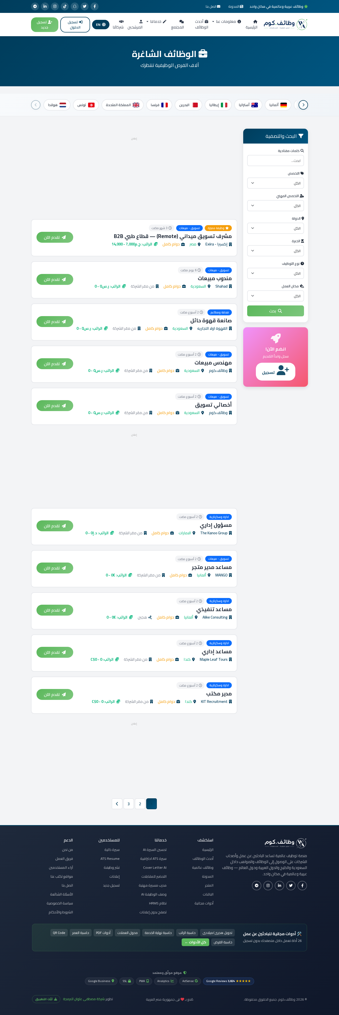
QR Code (59, 932)
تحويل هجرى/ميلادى (217, 932)
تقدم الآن (52, 237)
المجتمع (177, 27)
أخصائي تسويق (213, 405)
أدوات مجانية (204, 903)
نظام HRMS (158, 903)
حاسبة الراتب (187, 932)
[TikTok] (65, 6)
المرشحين (135, 27)
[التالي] (35, 105)
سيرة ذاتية (112, 849)
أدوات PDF (103, 932)
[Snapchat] (75, 6)
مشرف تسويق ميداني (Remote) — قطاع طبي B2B (173, 236)
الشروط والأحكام (61, 912)
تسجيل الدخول (74, 25)
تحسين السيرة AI (155, 849)
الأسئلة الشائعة (61, 894)
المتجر (209, 885)
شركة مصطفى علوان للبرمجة (84, 999)
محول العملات (127, 932)
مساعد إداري (217, 651)
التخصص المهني (287, 195)
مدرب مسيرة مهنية (153, 885)
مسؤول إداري (216, 525)
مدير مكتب (219, 693)
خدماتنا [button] (155, 21)
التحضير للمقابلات (154, 876)
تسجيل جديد (42, 25)
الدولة (296, 218)
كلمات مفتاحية (289, 150)
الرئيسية (251, 27)
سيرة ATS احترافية (153, 858)
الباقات (208, 894)
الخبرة (296, 241)
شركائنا (118, 27)
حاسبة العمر (80, 932)
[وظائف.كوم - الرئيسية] (285, 24)
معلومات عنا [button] (225, 21)
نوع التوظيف (291, 263)
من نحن (67, 849)
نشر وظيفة (112, 867)
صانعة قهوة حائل (211, 320)
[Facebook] (95, 6)
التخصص (294, 173)
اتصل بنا (67, 885)
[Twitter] (85, 6)
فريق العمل (64, 858)
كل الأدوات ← (195, 942)
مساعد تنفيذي (214, 609)
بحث (272, 311)
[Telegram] (35, 6)
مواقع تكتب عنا (61, 876)
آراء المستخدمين (61, 867)
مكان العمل (290, 286)
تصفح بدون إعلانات (153, 912)
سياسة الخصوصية (60, 903)
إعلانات (114, 876)
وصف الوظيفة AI (154, 894)
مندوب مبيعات (215, 278)
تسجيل (268, 372)
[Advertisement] (134, 176)
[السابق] (303, 105)
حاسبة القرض (223, 942)
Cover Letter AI (155, 867)
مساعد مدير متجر (212, 567)
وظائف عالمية (202, 867)
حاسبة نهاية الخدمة (158, 932)
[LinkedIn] (45, 6)
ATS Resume (110, 858)
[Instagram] (55, 6)
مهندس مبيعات (213, 362)
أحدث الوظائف (201, 24)
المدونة (207, 876)
